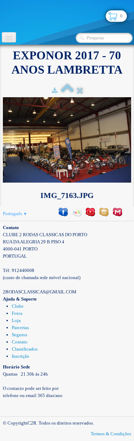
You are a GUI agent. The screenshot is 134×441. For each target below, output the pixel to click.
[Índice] (67, 90)
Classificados (25, 349)
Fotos (17, 313)
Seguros (19, 334)
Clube (18, 306)
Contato (20, 342)
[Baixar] (55, 90)
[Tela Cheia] (80, 90)
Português (15, 213)
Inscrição (20, 356)
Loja (16, 320)
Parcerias (20, 327)
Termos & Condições (111, 433)
